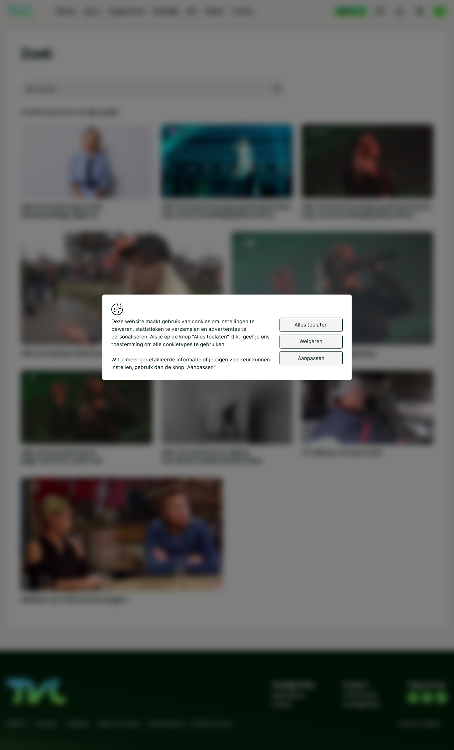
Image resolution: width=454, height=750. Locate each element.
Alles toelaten (311, 325)
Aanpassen (311, 358)
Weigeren (310, 341)
